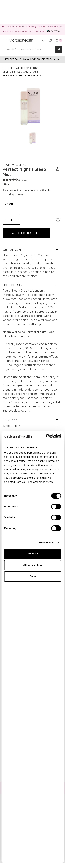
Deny (32, 576)
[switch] (56, 506)
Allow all (32, 553)
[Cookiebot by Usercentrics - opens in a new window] (46, 436)
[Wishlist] (43, 40)
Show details (46, 542)
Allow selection (32, 565)
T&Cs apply (53, 59)
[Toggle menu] (4, 40)
